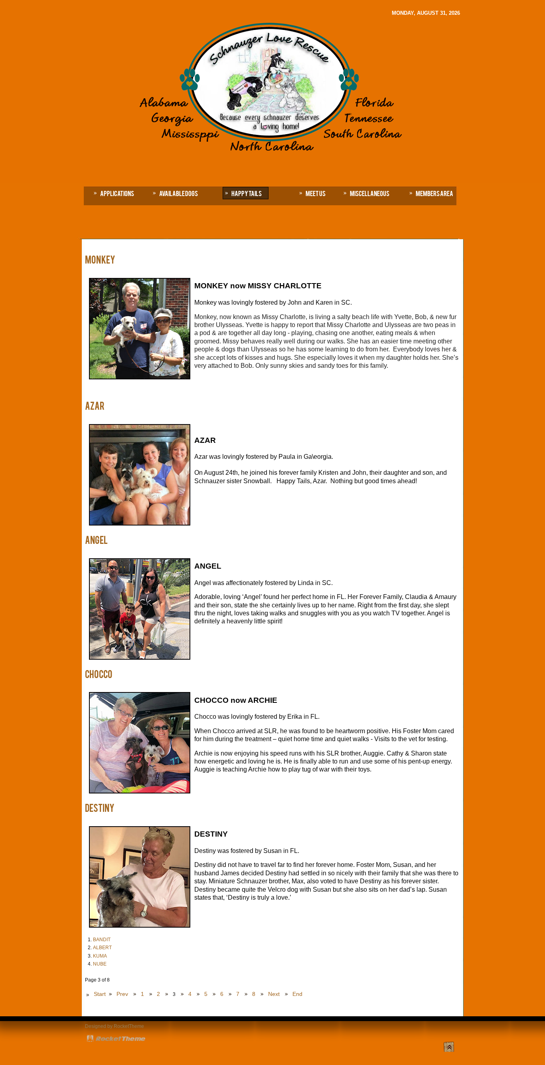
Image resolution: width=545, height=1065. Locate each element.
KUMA (100, 956)
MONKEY (100, 259)
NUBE (100, 964)
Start (100, 994)
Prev (122, 994)
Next (274, 994)
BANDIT (102, 939)
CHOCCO (98, 673)
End (297, 994)
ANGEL (96, 539)
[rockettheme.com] (116, 1040)
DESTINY (100, 807)
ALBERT (102, 947)
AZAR (95, 405)
